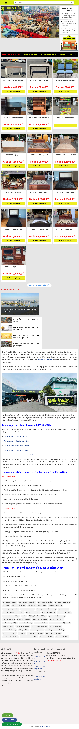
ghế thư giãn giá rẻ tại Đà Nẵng (37, 616)
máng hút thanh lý (8, 626)
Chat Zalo (7, 715)
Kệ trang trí (66, 623)
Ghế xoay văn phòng (9, 619)
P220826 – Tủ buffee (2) (13, 267)
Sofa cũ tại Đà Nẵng (55, 626)
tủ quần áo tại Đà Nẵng (46, 637)
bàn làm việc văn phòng (55, 605)
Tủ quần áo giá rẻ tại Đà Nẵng (29, 637)
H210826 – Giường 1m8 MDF (65, 155)
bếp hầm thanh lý (63, 609)
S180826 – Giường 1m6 (65, 192)
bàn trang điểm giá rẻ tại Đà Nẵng (46, 609)
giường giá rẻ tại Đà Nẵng (40, 619)
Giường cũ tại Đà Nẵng (23, 619)
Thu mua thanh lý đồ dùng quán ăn (15, 436)
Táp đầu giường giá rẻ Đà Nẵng (55, 630)
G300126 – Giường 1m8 (39, 230)
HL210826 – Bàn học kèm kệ (39, 118)
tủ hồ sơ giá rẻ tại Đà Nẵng (35, 633)
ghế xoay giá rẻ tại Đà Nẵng (57, 616)
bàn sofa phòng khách (27, 609)
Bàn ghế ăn (6, 605)
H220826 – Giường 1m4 (39, 155)
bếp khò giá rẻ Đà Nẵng (33, 612)
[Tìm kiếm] (72, 2)
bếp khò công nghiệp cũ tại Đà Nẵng (13, 612)
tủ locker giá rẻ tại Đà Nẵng (53, 633)
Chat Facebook (9, 720)
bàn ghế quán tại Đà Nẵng (62, 602)
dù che (24, 616)
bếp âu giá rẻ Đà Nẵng (48, 612)
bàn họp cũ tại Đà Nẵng (19, 605)
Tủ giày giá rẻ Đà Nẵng (9, 633)
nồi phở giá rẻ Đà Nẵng (22, 626)
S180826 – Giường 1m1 (13, 230)
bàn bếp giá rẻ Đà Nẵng (9, 602)
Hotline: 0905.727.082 (12, 724)
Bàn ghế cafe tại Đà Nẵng (45, 602)
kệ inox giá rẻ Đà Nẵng (56, 619)
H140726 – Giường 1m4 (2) (65, 230)
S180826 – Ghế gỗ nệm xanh (65, 80)
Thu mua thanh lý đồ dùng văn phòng (16, 450)
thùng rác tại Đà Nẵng (37, 630)
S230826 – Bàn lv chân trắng (13, 80)
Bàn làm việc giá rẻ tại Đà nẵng (37, 605)
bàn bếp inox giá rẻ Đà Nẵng (27, 602)
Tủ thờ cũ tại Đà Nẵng (62, 637)
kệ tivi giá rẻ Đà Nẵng (41, 623)
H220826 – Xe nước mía (65, 118)
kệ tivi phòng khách (55, 623)
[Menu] (6, 2)
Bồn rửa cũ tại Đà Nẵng (64, 612)
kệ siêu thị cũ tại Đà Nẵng (10, 623)
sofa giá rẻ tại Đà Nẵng (9, 630)
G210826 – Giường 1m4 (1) (39, 192)
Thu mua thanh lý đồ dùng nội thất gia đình (18, 455)
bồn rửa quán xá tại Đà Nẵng (11, 616)
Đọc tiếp (66, 125)
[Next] (55, 22)
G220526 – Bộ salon (13, 192)
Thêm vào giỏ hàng (14, 91)
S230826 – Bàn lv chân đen (39, 80)
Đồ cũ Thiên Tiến (45, 726)
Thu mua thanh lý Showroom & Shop (16, 446)
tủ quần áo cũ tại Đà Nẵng (10, 637)
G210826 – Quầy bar (13, 155)
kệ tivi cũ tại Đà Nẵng (26, 623)
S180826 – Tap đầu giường (13, 118)
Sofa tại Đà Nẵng (23, 630)
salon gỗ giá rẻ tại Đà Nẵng (39, 626)
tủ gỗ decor (22, 633)
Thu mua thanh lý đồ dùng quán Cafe (16, 441)
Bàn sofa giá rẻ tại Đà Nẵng (11, 609)
